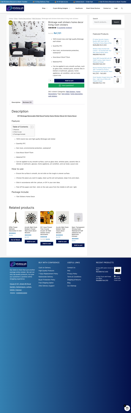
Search (95, 18)
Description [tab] (16, 102)
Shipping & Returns (74, 280)
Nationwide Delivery (46, 277)
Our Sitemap (71, 286)
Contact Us (71, 268)
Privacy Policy (72, 274)
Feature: (16, 129)
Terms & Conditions (74, 277)
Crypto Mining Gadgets (60, 8)
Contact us (107, 8)
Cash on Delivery (45, 268)
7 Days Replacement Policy (48, 274)
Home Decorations (25, 18)
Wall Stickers (36, 18)
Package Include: (19, 134)
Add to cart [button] (31, 241)
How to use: (18, 132)
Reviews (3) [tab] (27, 102)
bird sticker (66, 94)
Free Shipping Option (46, 283)
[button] (42, 24)
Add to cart (69, 81)
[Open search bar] (122, 8)
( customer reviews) (64, 28)
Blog (68, 283)
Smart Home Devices (93, 8)
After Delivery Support (46, 286)
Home (11, 18)
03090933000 (21, 293)
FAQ (68, 271)
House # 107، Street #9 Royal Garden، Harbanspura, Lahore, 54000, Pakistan (21, 287)
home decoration (76, 94)
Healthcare (79, 8)
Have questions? (68, 85)
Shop (43, 8)
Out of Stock (15, 240)
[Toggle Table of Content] (31, 126)
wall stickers (52, 96)
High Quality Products (46, 271)
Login (116, 8)
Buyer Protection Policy (47, 280)
